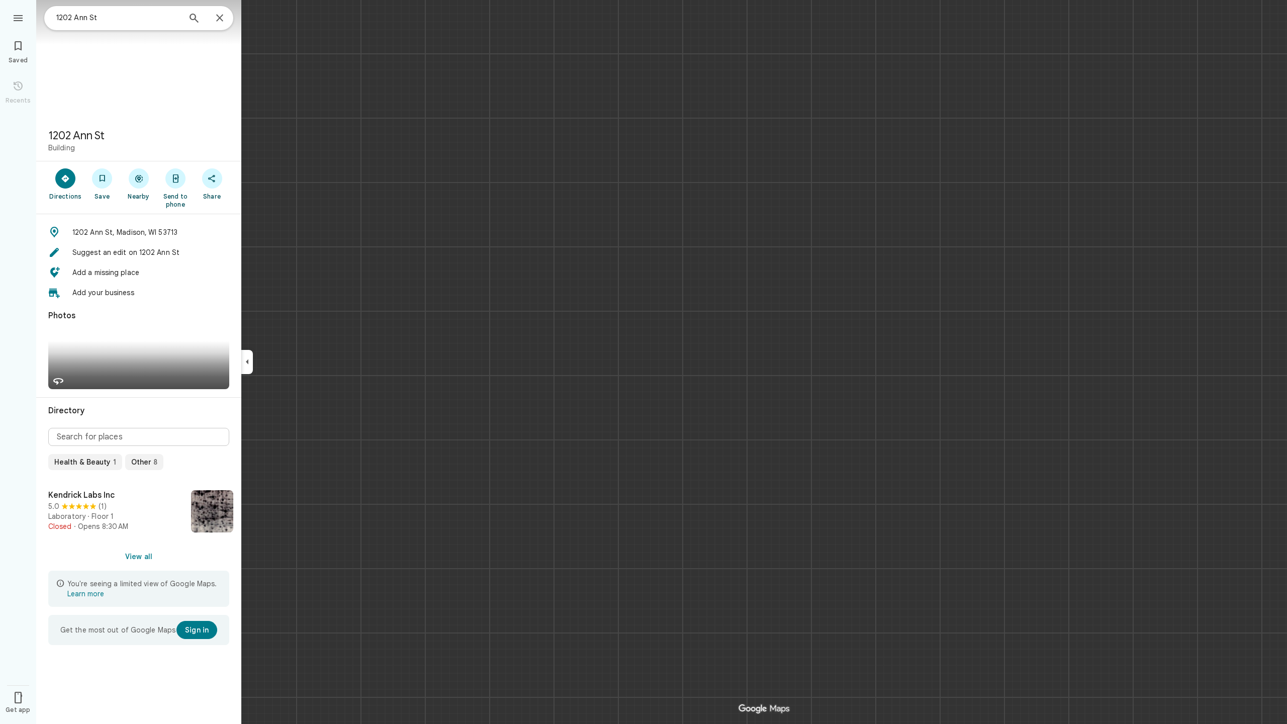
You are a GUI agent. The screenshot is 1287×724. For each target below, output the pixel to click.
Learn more (85, 593)
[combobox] (118, 18)
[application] (643, 362)
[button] (138, 232)
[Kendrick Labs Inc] (138, 512)
